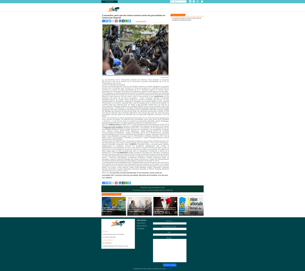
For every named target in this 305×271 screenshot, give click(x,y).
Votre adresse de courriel (169, 226)
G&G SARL (169, 268)
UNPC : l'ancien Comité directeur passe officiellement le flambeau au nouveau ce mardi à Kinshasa (191, 208)
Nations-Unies (114, 124)
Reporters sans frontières (113, 128)
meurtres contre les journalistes (126, 175)
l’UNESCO (133, 144)
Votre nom (169, 221)
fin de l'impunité (143, 173)
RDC (112, 175)
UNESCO (109, 178)
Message (169, 238)
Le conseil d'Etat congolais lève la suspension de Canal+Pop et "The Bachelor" (165, 209)
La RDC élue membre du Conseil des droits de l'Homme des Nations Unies (113, 209)
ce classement (122, 152)
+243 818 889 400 (108, 240)
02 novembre (115, 173)
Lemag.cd (105, 231)
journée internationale (128, 173)
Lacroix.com (158, 96)
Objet (169, 232)
